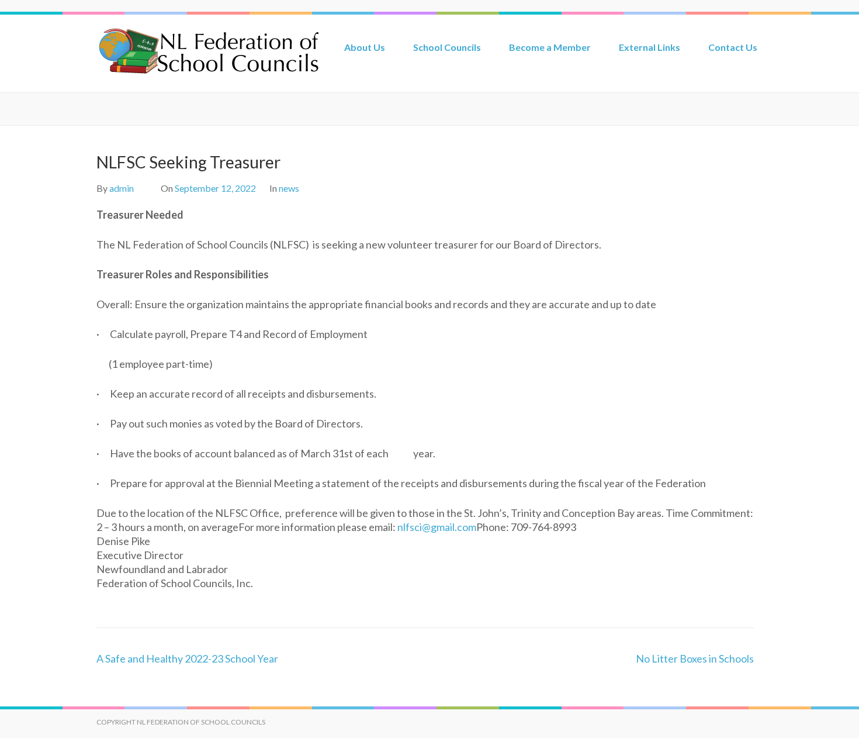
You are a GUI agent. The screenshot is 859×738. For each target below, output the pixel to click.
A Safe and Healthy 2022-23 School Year (187, 658)
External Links (649, 47)
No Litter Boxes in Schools (695, 658)
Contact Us (732, 47)
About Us (364, 47)
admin (121, 188)
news (289, 188)
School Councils (447, 47)
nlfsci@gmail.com (436, 526)
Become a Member (550, 47)
